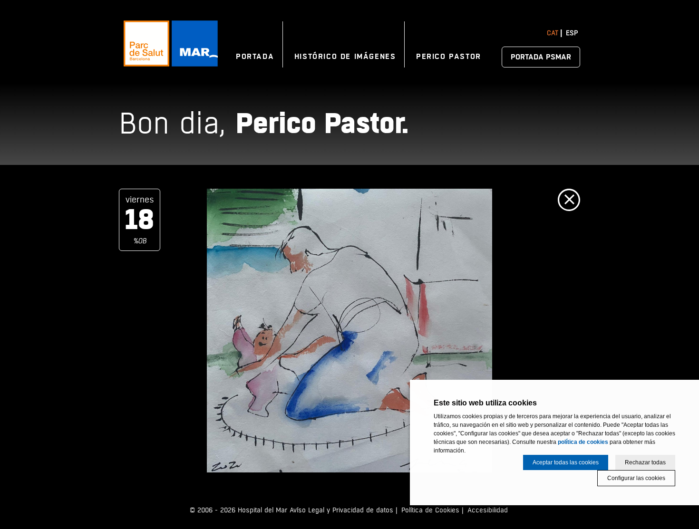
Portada (255, 56)
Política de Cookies (430, 510)
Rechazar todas (645, 462)
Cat (552, 33)
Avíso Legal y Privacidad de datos (341, 510)
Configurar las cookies (636, 478)
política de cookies (583, 442)
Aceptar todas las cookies (566, 462)
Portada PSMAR (541, 57)
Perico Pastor (448, 56)
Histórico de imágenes (345, 56)
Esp (572, 33)
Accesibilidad (487, 510)
